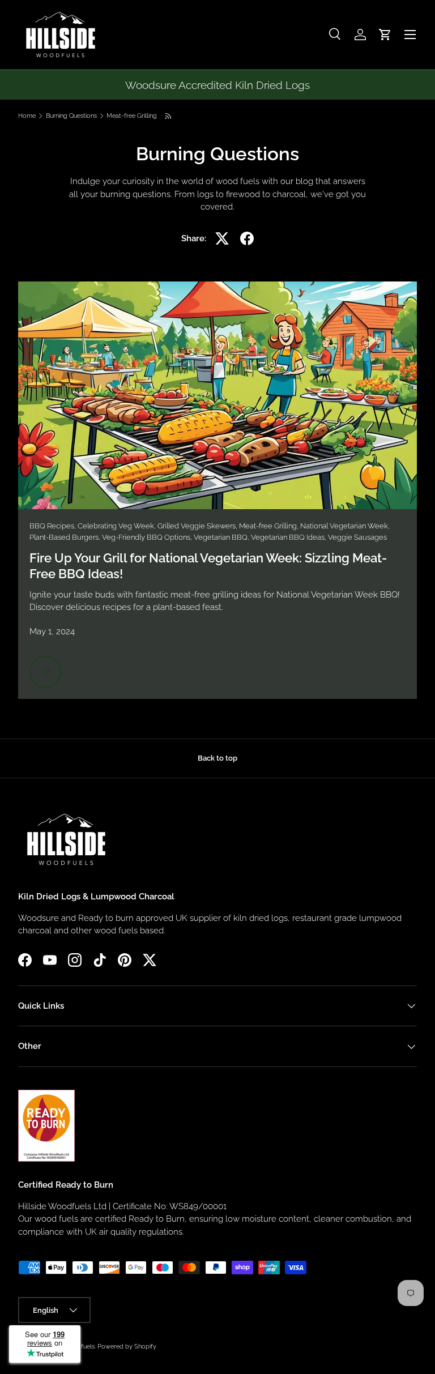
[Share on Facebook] (246, 238)
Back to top (217, 758)
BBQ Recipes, (53, 526)
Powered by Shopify (126, 1346)
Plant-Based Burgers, (65, 537)
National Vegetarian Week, (345, 526)
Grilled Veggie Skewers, (198, 526)
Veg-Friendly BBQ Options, (148, 537)
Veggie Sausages (357, 537)
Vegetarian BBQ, (222, 537)
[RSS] (169, 116)
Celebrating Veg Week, (117, 526)
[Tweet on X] (222, 238)
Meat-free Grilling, (269, 526)
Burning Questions (71, 116)
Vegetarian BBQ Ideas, (289, 537)
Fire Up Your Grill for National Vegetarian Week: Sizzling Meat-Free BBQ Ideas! (208, 566)
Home (27, 116)
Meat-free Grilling (131, 116)
